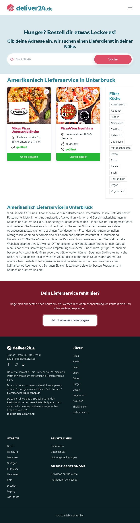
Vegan (114, 185)
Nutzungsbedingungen (64, 457)
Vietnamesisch (81, 412)
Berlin (10, 446)
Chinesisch (117, 123)
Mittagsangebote (121, 147)
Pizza (114, 160)
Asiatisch (116, 110)
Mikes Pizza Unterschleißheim (25, 130)
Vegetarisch (118, 191)
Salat (76, 367)
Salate (114, 166)
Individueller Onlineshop (64, 479)
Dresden (11, 485)
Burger (115, 116)
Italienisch (116, 135)
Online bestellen (29, 156)
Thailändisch (118, 178)
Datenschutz (58, 451)
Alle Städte (13, 497)
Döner (76, 378)
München (12, 457)
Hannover (12, 474)
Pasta (114, 154)
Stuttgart (12, 463)
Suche (113, 59)
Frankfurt (12, 468)
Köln (9, 480)
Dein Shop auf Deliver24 (64, 474)
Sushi (114, 172)
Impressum (57, 446)
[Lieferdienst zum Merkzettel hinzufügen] (46, 92)
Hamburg (12, 451)
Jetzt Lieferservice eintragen (70, 320)
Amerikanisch (118, 104)
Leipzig (11, 491)
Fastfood (116, 129)
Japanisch (117, 141)
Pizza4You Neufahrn (77, 128)
